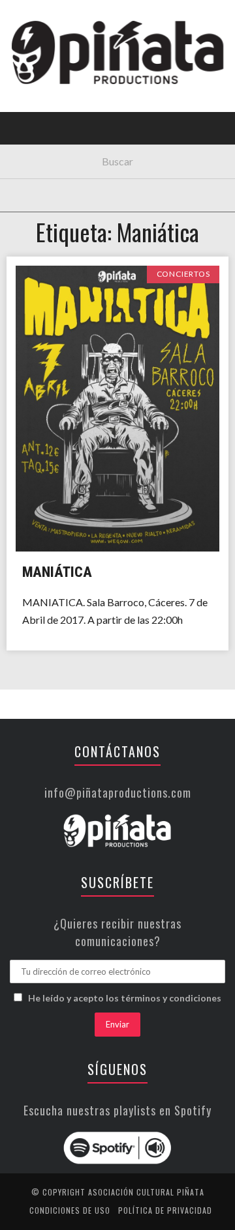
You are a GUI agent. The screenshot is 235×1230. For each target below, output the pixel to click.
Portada (38, 86)
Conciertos (45, 113)
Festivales (43, 140)
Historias (41, 220)
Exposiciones (49, 193)
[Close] (19, 19)
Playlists (41, 166)
